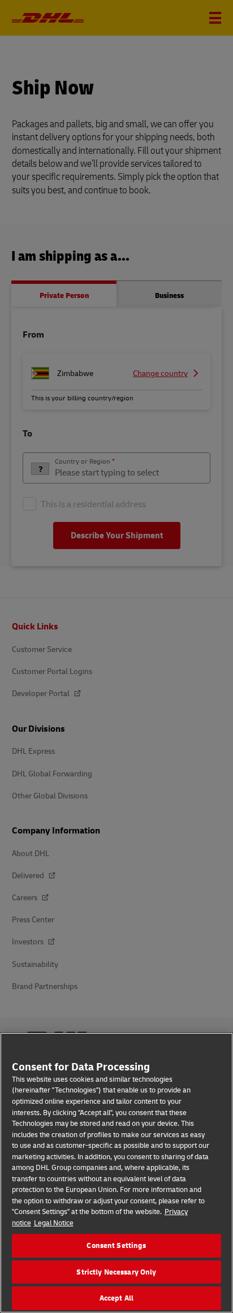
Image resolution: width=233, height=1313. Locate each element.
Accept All (116, 1298)
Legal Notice (54, 1222)
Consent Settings (116, 1245)
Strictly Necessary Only (116, 1272)
